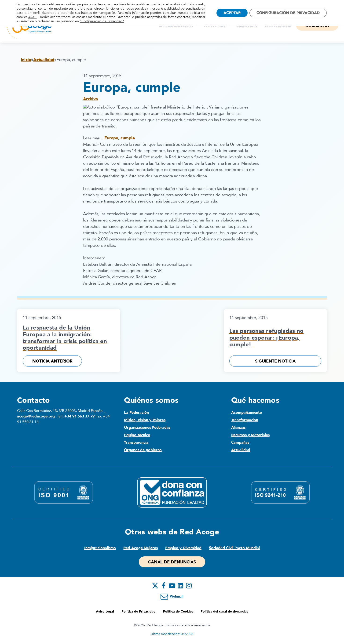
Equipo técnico (137, 435)
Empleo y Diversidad (183, 548)
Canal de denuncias (172, 562)
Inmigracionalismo (100, 548)
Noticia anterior (52, 361)
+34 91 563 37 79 (79, 416)
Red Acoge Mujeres (140, 548)
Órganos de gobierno (143, 450)
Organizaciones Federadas (147, 427)
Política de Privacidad (138, 611)
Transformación (244, 420)
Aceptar (232, 12)
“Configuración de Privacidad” (102, 21)
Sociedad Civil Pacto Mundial (234, 548)
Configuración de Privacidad (288, 12)
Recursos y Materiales (250, 435)
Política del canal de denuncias (224, 611)
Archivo (90, 99)
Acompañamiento (246, 412)
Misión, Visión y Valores (144, 420)
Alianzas (238, 427)
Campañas (240, 442)
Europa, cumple (119, 138)
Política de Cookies (178, 611)
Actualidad (43, 60)
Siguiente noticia (275, 361)
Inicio (26, 60)
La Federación (136, 412)
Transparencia (136, 442)
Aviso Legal (105, 611)
